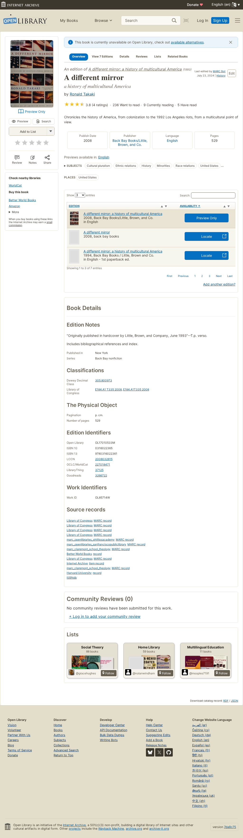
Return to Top (63, 755)
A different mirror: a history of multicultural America (135, 69)
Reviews (142, 56)
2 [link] (202, 276)
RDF (226, 700)
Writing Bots (109, 740)
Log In (202, 20)
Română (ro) (201, 780)
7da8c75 (230, 827)
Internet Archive (77, 563)
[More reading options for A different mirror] (50, 131)
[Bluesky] (150, 752)
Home (58, 725)
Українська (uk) (203, 795)
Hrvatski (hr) (201, 760)
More (15, 212)
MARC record (103, 520)
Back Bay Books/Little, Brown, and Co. (129, 142)
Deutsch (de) (201, 735)
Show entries (81, 195)
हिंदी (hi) (197, 755)
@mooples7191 (199, 673)
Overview (78, 56)
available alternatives (187, 42)
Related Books (178, 56)
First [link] (169, 276)
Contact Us (154, 730)
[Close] (230, 42)
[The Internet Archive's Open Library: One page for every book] (25, 20)
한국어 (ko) (200, 770)
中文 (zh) (198, 801)
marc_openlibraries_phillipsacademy (91, 539)
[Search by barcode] (186, 20)
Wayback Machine (111, 828)
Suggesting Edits (158, 735)
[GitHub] (168, 752)
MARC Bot (219, 71)
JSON (234, 700)
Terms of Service (20, 750)
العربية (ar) (199, 725)
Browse (101, 20)
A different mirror (97, 232)
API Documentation (113, 730)
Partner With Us (19, 735)
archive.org (134, 828)
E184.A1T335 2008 (136, 389)
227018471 (102, 464)
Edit (232, 73)
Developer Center (112, 725)
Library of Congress (80, 520)
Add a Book (154, 740)
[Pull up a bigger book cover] (31, 106)
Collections (62, 745)
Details (124, 56)
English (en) (200, 740)
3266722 (101, 475)
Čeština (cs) (201, 730)
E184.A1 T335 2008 (108, 389)
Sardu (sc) (199, 785)
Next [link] (219, 276)
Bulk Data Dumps (112, 735)
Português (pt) (202, 775)
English (172, 140)
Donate (195, 5)
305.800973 (103, 380)
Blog (11, 745)
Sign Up (220, 20)
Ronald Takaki (82, 94)
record (97, 554)
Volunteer (14, 730)
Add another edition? (219, 284)
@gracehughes (86, 673)
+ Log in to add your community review (104, 616)
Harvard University (79, 573)
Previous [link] (183, 276)
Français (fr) (201, 750)
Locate (206, 236)
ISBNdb (72, 577)
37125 (99, 470)
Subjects (60, 740)
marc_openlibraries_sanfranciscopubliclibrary (96, 544)
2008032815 (103, 459)
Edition (74, 206)
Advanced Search (66, 750)
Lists (157, 56)
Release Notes (156, 745)
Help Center (154, 725)
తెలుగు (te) (199, 790)
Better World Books (22, 200)
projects (75, 828)
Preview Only (35, 112)
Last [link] (230, 276)
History (220, 75)
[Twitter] (159, 752)
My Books (69, 20)
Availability (190, 206)
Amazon (14, 206)
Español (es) (201, 745)
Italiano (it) (200, 765)
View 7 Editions (102, 56)
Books (58, 730)
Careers (13, 740)
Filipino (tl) (200, 806)
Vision (12, 725)
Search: (185, 195)
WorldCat (15, 185)
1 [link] (195, 276)
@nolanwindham (144, 673)
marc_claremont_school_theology (89, 549)
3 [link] (209, 276)
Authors (59, 735)
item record (96, 563)
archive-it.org (159, 828)
